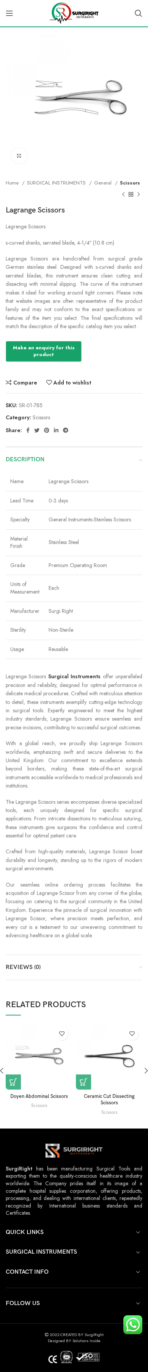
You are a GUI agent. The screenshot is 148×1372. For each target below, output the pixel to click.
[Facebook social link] (28, 430)
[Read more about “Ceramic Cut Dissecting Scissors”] (83, 1082)
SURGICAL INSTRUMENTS (57, 182)
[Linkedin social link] (56, 430)
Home (13, 182)
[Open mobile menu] (9, 13)
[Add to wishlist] (61, 1033)
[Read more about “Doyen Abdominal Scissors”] (13, 1082)
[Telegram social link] (66, 430)
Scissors (130, 182)
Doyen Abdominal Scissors (39, 1096)
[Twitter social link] (37, 430)
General (103, 182)
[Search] (138, 13)
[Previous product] (123, 194)
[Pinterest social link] (47, 430)
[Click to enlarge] (19, 155)
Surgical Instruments (74, 676)
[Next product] (138, 194)
